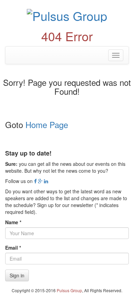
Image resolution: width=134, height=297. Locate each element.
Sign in (17, 275)
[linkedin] (46, 181)
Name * (13, 222)
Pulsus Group (69, 290)
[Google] (40, 181)
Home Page (46, 124)
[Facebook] (35, 181)
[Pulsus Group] (67, 14)
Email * (13, 247)
